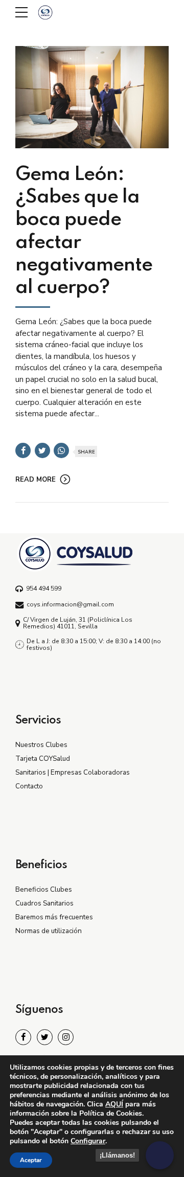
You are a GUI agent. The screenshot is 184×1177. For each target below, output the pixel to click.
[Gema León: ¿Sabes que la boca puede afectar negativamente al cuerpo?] (92, 97)
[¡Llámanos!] (160, 1155)
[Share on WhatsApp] (61, 450)
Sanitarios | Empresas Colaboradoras (72, 772)
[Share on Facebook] (23, 450)
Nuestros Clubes (41, 745)
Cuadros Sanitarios (44, 903)
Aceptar (31, 1160)
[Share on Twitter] (42, 450)
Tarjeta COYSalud (42, 758)
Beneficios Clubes (43, 889)
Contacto (29, 786)
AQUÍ (114, 1104)
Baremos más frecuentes (54, 917)
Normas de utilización (48, 931)
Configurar (88, 1141)
